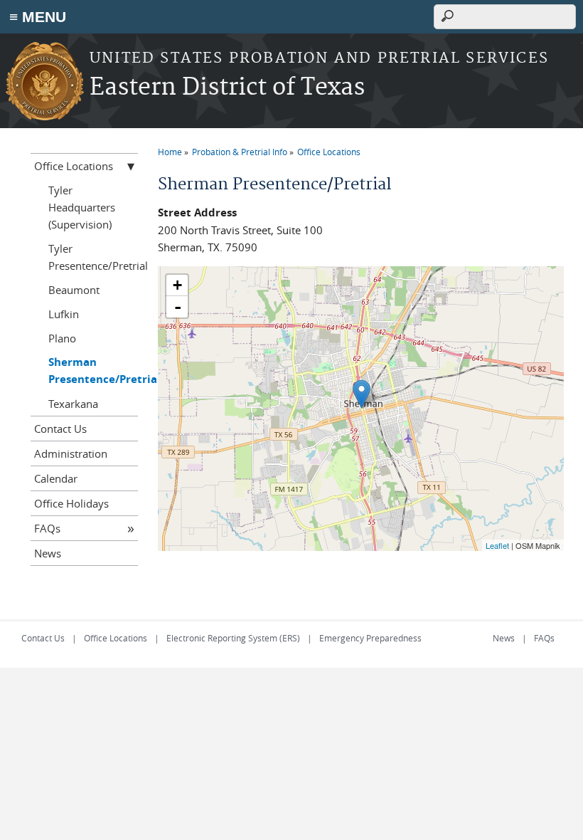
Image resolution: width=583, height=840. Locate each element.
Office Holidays (71, 503)
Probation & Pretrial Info (239, 151)
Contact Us (60, 428)
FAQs (47, 528)
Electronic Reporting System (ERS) (233, 638)
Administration (70, 453)
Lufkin (63, 314)
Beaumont (74, 290)
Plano (62, 338)
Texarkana (73, 404)
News (47, 553)
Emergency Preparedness (370, 638)
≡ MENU (37, 17)
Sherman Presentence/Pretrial (93, 371)
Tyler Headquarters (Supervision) (81, 207)
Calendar (55, 478)
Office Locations (328, 151)
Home (170, 151)
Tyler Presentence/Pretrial (93, 257)
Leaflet (497, 545)
